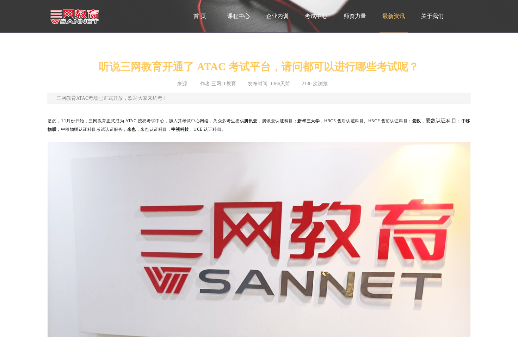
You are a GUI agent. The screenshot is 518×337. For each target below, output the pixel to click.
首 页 (199, 16)
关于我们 (432, 16)
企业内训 (277, 16)
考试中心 (316, 16)
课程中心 (238, 16)
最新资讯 (393, 16)
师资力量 (355, 16)
